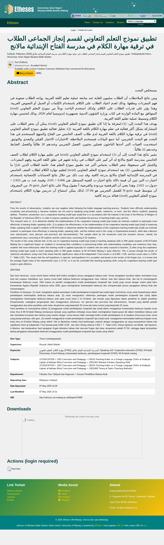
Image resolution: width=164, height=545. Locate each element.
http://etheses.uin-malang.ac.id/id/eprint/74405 (60, 397)
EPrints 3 (99, 525)
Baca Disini (26, 73)
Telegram (65, 500)
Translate (148, 24)
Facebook (65, 491)
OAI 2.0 (120, 525)
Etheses (13, 23)
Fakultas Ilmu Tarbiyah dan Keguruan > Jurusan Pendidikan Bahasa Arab (73, 374)
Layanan (11, 497)
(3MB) (30, 73)
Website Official (14, 491)
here (145, 526)
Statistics (110, 22)
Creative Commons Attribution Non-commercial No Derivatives (66, 69)
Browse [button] (120, 22)
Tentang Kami (13, 494)
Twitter (63, 494)
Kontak (10, 500)
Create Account (85, 30)
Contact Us (98, 22)
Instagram (65, 497)
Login (73, 30)
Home (87, 22)
